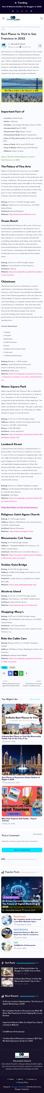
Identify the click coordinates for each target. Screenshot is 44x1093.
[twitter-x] (17, 11)
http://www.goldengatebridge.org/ (22, 585)
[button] (41, 18)
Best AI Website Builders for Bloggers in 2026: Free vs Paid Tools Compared (27, 970)
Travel (9, 27)
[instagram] (26, 11)
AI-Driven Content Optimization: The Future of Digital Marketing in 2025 (23, 1003)
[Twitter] (15, 673)
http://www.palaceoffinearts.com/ (22, 214)
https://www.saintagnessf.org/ (21, 531)
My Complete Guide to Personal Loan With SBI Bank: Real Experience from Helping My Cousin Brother (27, 921)
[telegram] (31, 11)
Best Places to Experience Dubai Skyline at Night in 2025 (21, 779)
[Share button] (26, 673)
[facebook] (12, 11)
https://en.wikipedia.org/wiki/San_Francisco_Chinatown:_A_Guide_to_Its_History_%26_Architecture (21, 377)
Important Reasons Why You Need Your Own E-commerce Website (26, 934)
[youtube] (22, 11)
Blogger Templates (19, 1087)
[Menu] (3, 18)
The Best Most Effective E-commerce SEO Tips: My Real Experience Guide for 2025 (22, 1040)
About (20, 1079)
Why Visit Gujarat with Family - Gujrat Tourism (19, 820)
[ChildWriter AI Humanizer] (6, 946)
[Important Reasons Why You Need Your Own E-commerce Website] (6, 933)
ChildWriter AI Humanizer (25, 945)
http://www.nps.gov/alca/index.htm (23, 605)
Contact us (32, 1079)
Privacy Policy (23, 1082)
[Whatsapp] (21, 673)
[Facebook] (10, 673)
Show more (34, 699)
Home (3, 27)
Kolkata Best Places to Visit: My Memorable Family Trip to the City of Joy (21, 738)
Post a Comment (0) (22, 850)
